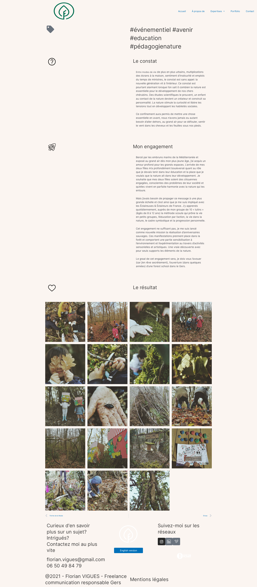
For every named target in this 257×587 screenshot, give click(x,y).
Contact (250, 11)
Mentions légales (149, 579)
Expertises (216, 11)
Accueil (182, 11)
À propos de (198, 11)
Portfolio (235, 11)
